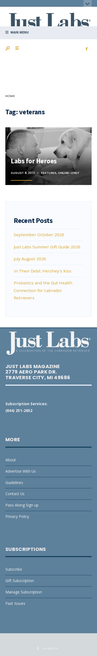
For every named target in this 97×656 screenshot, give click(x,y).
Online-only (68, 173)
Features (49, 173)
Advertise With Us (20, 471)
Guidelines (14, 482)
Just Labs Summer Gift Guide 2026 (47, 246)
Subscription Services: (26, 403)
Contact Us (15, 493)
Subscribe (13, 569)
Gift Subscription (19, 580)
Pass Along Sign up (22, 505)
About (10, 459)
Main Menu (19, 32)
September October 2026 (39, 234)
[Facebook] (86, 49)
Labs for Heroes (34, 161)
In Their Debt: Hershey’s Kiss (42, 271)
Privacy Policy (17, 516)
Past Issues (15, 603)
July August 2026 (30, 258)
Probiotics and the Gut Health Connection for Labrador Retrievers (43, 290)
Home (10, 96)
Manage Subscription (23, 592)
